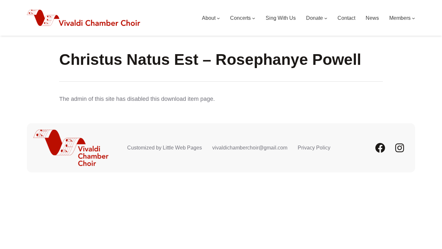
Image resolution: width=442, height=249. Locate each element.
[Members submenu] (413, 18)
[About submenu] (218, 18)
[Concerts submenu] (253, 18)
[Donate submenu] (325, 18)
